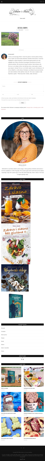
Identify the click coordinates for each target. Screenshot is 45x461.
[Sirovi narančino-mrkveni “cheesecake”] (11, 427)
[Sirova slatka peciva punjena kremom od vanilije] (11, 402)
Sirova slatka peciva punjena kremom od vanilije (8, 413)
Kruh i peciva (4, 334)
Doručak (3, 328)
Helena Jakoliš (21, 30)
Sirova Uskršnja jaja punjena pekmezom (30, 438)
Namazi (2, 338)
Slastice (2, 344)
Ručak (2, 341)
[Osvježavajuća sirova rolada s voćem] (34, 377)
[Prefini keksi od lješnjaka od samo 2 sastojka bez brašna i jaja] (34, 402)
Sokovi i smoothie (5, 348)
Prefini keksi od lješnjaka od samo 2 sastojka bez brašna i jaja (33, 413)
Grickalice (3, 331)
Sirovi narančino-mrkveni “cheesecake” (7, 438)
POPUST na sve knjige (4, 388)
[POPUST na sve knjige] (11, 377)
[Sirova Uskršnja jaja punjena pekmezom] (34, 427)
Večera (2, 351)
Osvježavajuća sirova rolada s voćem (29, 388)
